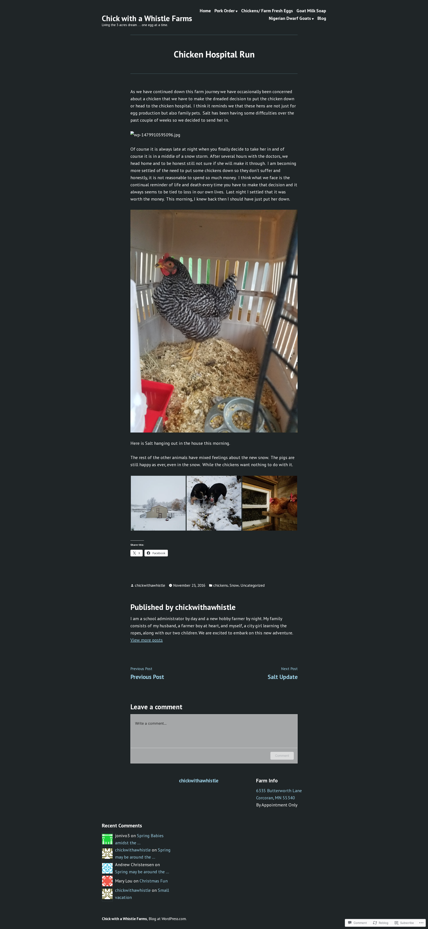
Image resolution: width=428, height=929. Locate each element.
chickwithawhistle (150, 585)
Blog (321, 18)
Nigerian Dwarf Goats (290, 18)
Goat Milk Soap (311, 11)
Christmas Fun (154, 881)
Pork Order (224, 11)
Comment (282, 755)
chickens (220, 585)
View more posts (146, 640)
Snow (234, 585)
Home (205, 11)
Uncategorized (253, 585)
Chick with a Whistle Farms (147, 18)
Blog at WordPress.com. (168, 918)
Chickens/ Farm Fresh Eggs (267, 11)
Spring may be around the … (142, 872)
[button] (158, 503)
